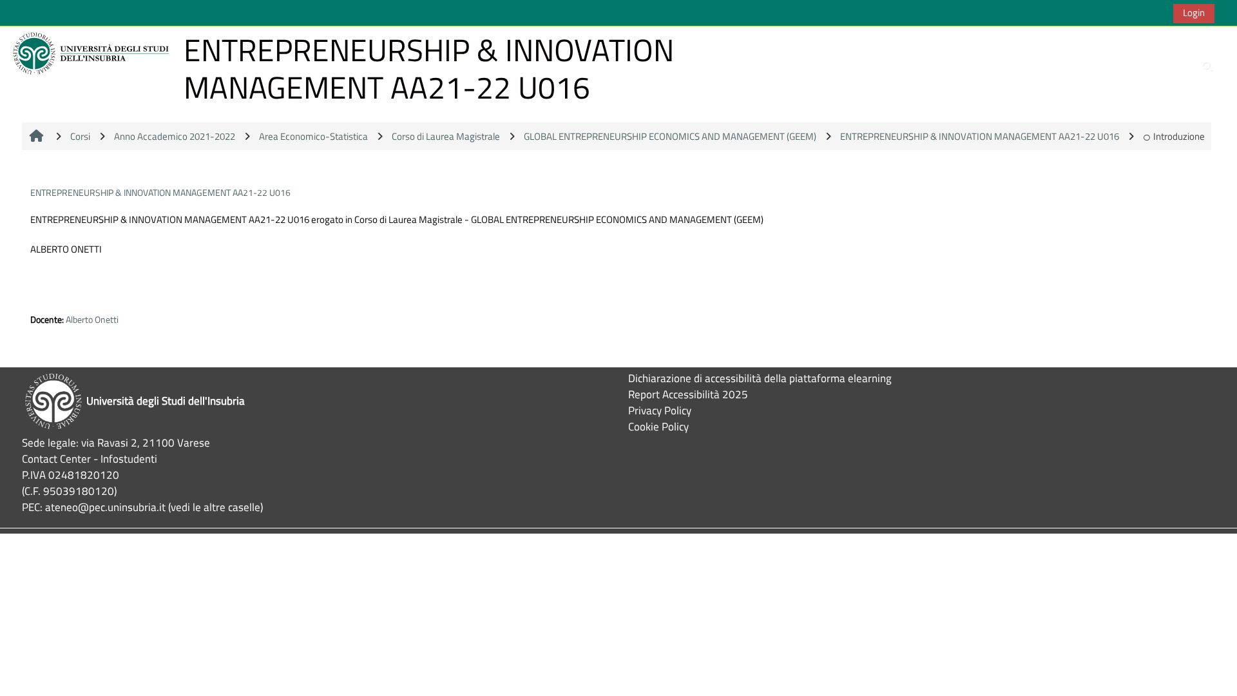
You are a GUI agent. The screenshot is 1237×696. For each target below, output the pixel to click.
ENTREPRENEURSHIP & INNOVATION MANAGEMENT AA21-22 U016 (160, 192)
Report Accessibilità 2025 (688, 394)
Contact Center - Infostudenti (89, 458)
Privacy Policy (659, 410)
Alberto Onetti (92, 319)
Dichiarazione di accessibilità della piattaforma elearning (760, 378)
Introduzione (1179, 136)
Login (1194, 12)
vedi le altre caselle (215, 507)
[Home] (92, 52)
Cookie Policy (658, 426)
